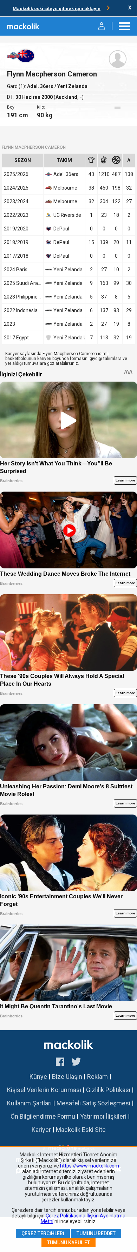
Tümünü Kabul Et (68, 1242)
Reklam (97, 1076)
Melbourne (65, 188)
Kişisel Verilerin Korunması (44, 1089)
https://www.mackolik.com (89, 1166)
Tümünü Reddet (96, 1233)
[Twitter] (76, 1062)
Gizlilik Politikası (108, 1089)
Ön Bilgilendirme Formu (43, 1116)
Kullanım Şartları (29, 1103)
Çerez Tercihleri (42, 1233)
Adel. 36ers (40, 86)
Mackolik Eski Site (81, 1129)
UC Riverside (67, 215)
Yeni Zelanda (68, 269)
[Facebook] (60, 1062)
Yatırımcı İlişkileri (103, 1116)
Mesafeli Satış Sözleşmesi (93, 1103)
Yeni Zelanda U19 (68, 337)
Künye (38, 1076)
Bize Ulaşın (67, 1076)
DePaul (61, 228)
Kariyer (41, 1129)
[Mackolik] (23, 26)
